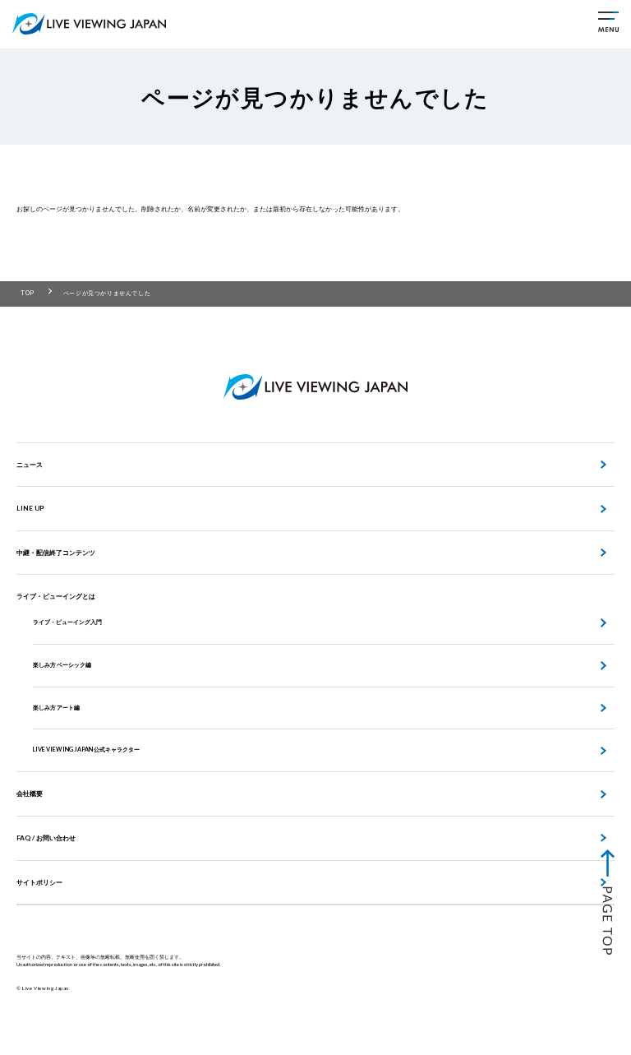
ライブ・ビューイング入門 (67, 622)
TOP (28, 293)
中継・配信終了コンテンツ (55, 552)
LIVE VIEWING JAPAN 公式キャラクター (86, 749)
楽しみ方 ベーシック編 (62, 665)
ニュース (29, 464)
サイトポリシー (39, 882)
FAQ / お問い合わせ (46, 838)
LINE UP (30, 508)
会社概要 (29, 793)
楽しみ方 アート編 (56, 707)
